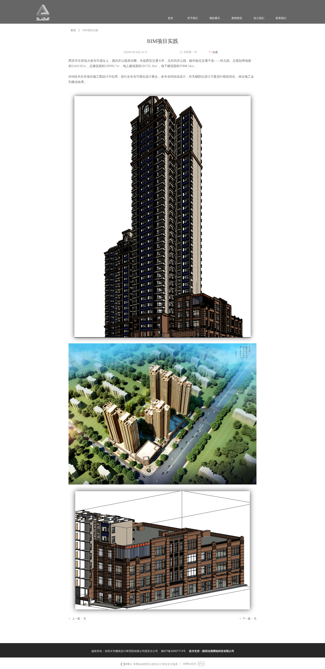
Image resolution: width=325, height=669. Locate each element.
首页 (73, 30)
